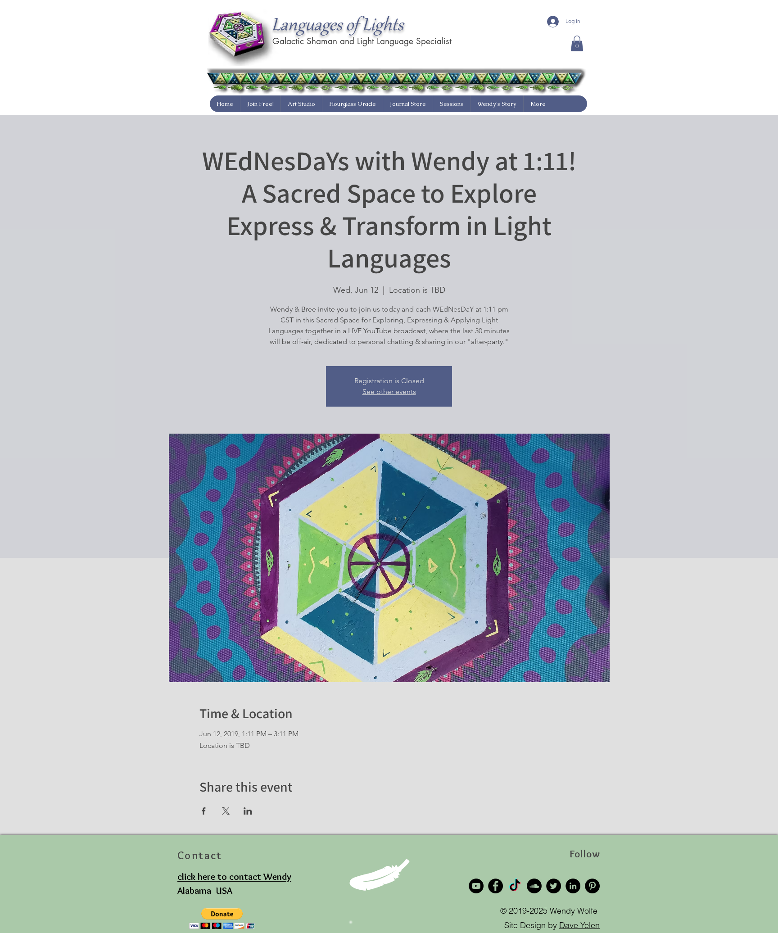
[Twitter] (553, 886)
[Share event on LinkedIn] (248, 811)
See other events (389, 391)
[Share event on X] (226, 811)
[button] (577, 43)
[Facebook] (495, 886)
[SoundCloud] (534, 886)
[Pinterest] (592, 886)
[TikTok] (514, 886)
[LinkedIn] (572, 886)
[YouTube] (476, 886)
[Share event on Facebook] (203, 811)
